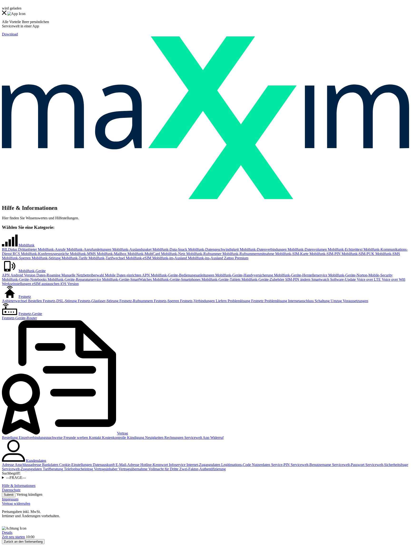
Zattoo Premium (235, 258)
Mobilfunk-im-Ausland (169, 258)
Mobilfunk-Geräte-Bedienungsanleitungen (182, 275)
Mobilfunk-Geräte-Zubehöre (262, 279)
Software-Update (342, 279)
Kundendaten (36, 460)
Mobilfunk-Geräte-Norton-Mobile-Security (360, 275)
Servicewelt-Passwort (347, 465)
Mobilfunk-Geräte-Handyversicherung (243, 275)
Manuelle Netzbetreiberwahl (82, 275)
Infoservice (177, 465)
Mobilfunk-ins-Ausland (205, 258)
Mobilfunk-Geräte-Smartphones (176, 279)
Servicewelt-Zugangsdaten (22, 469)
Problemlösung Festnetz (245, 301)
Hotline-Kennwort (153, 465)
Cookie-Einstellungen (75, 465)
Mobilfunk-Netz (172, 254)
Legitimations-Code (235, 465)
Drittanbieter (27, 249)
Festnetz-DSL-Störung (59, 301)
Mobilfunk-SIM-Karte (291, 254)
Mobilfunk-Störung (46, 258)
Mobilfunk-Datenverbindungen (263, 249)
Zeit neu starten (13, 537)
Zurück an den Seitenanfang (23, 541)
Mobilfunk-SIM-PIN (324, 254)
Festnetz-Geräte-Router (19, 318)
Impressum (10, 499)
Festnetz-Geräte (30, 314)
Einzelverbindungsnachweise (40, 438)
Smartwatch (319, 279)
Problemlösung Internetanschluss (289, 301)
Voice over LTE (368, 279)
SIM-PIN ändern (297, 279)
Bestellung (10, 438)
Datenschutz (11, 490)
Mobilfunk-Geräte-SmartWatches (126, 279)
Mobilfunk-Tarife (74, 258)
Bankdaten (49, 465)
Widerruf (216, 438)
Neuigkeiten (153, 438)
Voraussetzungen (355, 301)
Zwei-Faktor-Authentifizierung (202, 469)
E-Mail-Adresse (127, 465)
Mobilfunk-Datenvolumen (307, 249)
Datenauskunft (103, 465)
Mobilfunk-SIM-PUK (357, 254)
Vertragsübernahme (132, 469)
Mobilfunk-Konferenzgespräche (44, 254)
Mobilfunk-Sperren (16, 258)
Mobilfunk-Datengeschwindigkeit (213, 249)
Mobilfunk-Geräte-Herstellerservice (300, 275)
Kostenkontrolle (113, 438)
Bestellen (34, 301)
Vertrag (122, 433)
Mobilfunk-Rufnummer (203, 254)
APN (6, 275)
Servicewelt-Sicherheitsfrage (386, 465)
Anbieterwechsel (14, 301)
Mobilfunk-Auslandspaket (131, 249)
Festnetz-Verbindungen (197, 301)
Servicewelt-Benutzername (310, 465)
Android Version (22, 275)
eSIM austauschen (45, 284)
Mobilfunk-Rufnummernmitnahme (247, 254)
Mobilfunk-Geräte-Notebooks (24, 279)
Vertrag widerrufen (16, 503)
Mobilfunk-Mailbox (111, 254)
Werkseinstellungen (16, 284)
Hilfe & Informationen (18, 486)
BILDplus (9, 249)
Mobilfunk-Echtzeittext (344, 249)
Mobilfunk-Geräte (32, 271)
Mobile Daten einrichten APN (127, 275)
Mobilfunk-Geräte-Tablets (220, 279)
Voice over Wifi (393, 279)
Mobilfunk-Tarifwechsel (106, 258)
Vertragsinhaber (105, 469)
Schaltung (322, 301)
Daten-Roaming (47, 275)
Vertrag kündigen (29, 494)
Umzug (336, 301)
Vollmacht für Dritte (162, 469)
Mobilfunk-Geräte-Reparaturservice (74, 279)
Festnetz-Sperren (166, 301)
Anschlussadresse (27, 465)
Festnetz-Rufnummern (135, 301)
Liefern (221, 301)
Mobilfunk (26, 245)
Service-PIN (280, 465)
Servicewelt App (196, 438)
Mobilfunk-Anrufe (51, 249)
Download (10, 34)
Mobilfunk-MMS (82, 254)
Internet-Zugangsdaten (203, 465)
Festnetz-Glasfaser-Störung (97, 301)
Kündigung (135, 438)
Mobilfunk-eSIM (138, 258)
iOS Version (69, 284)
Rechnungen (173, 438)
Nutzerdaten (260, 465)
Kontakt (94, 438)
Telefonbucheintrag (78, 469)
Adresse (8, 465)
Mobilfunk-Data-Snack (169, 249)
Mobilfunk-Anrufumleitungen (88, 249)
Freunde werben (75, 438)
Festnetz (25, 297)
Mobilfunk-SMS (387, 254)
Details (7, 533)
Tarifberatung (52, 469)
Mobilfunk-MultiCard (143, 254)
